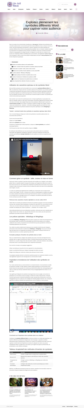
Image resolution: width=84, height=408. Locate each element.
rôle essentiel (35, 44)
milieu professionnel (45, 55)
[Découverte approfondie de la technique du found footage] (59, 68)
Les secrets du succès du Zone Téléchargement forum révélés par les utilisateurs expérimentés (45, 391)
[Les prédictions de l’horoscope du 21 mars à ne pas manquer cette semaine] (31, 382)
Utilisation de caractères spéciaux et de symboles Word (22, 64)
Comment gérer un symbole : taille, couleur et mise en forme (23, 68)
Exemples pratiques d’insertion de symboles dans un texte (24, 74)
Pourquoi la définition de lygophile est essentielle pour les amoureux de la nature (14, 391)
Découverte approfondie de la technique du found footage (69, 68)
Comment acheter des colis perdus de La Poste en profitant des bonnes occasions (69, 76)
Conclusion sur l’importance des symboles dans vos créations (25, 78)
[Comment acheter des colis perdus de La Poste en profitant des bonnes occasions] (59, 75)
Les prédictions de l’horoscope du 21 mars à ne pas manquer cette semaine (30, 391)
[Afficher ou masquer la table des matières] (35, 62)
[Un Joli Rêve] (14, 4)
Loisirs (11, 387)
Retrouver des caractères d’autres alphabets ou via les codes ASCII (26, 70)
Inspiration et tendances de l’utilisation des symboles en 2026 (24, 76)
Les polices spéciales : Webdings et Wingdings (21, 72)
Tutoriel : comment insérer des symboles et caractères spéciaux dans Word (28, 66)
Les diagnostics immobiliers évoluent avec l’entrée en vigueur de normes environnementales (69, 60)
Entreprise (43, 387)
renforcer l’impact (48, 53)
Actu (47, 33)
